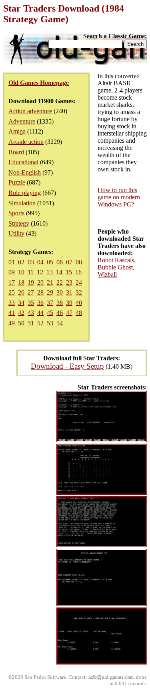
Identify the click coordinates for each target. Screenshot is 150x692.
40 (79, 302)
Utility (16, 233)
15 (69, 272)
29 (50, 292)
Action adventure (30, 111)
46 (59, 312)
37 (50, 302)
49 (11, 323)
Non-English (24, 172)
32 (79, 292)
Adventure (21, 121)
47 (69, 312)
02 (21, 262)
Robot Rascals (116, 260)
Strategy (18, 223)
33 (11, 302)
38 (59, 302)
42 (21, 312)
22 (59, 282)
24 (79, 282)
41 (11, 312)
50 (21, 323)
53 (50, 323)
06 (59, 262)
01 (11, 262)
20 (40, 282)
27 (31, 292)
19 (31, 282)
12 (40, 272)
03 (31, 262)
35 (31, 302)
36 (40, 302)
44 (40, 312)
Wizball (107, 274)
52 (40, 323)
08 (79, 262)
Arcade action (26, 141)
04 (40, 262)
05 (50, 262)
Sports (16, 213)
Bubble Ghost (115, 267)
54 (59, 323)
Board (16, 152)
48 (79, 312)
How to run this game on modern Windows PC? (119, 197)
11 (31, 272)
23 (69, 282)
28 (40, 292)
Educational (23, 162)
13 (49, 272)
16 (78, 272)
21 (50, 282)
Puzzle (16, 182)
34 (21, 302)
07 (69, 262)
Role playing (24, 192)
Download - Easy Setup (67, 366)
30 (59, 292)
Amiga (17, 131)
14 (59, 272)
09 (11, 272)
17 (11, 282)
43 (31, 312)
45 (50, 312)
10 (21, 272)
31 (69, 292)
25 (11, 292)
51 (31, 323)
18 (21, 282)
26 (21, 292)
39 (69, 302)
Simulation (22, 203)
